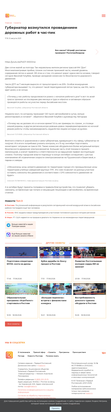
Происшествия (79, 352)
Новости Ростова (35, 356)
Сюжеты (17, 23)
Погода (21, 356)
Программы (64, 352)
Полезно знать (52, 356)
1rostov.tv (41, 365)
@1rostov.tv (30, 386)
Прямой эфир (39, 352)
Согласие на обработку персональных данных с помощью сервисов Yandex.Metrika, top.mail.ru (37, 398)
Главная (8, 23)
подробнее (61, 401)
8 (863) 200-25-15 (41, 379)
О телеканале (24, 352)
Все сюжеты (13, 324)
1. (89, 393)
